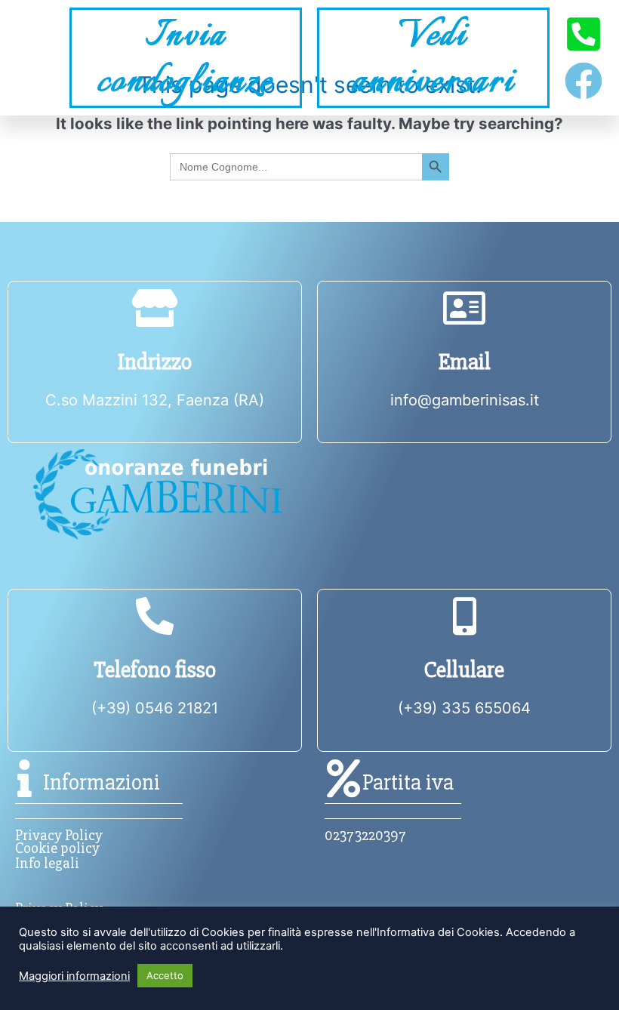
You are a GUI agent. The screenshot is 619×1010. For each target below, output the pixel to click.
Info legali (47, 863)
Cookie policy (57, 848)
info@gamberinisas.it (464, 400)
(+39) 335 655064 (464, 708)
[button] (31, 58)
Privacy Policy (59, 835)
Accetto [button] (164, 975)
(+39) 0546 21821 (154, 708)
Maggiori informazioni (74, 976)
